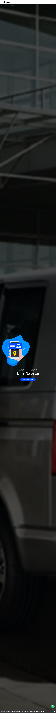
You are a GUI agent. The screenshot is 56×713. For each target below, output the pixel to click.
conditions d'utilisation (40, 711)
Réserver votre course (28, 379)
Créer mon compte (11, 5)
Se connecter (4, 5)
